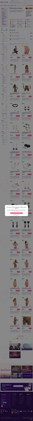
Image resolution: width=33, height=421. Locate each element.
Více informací (17, 211)
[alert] (16, 210)
